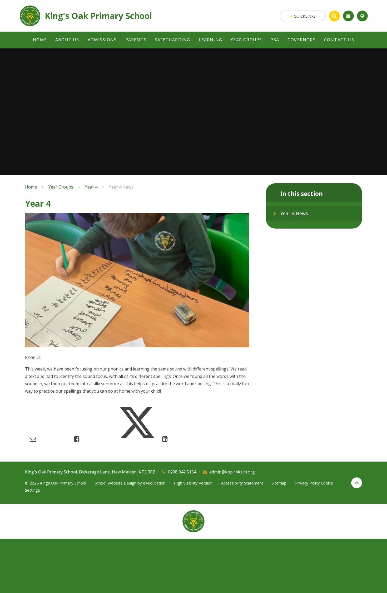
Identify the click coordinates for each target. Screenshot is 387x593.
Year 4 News (121, 187)
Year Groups (60, 187)
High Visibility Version (193, 483)
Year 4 (91, 187)
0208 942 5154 (182, 472)
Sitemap (279, 483)
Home (31, 187)
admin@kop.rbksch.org (232, 472)
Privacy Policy (307, 483)
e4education (154, 483)
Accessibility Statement (242, 483)
